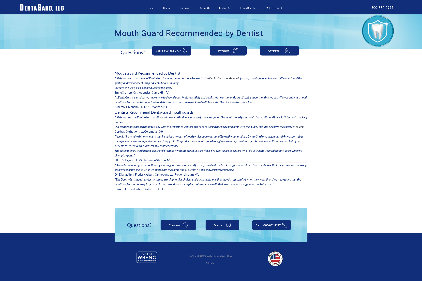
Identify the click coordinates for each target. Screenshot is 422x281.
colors (299, 126)
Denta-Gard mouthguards (224, 78)
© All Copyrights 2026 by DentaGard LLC (211, 255)
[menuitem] (151, 8)
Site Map (211, 263)
